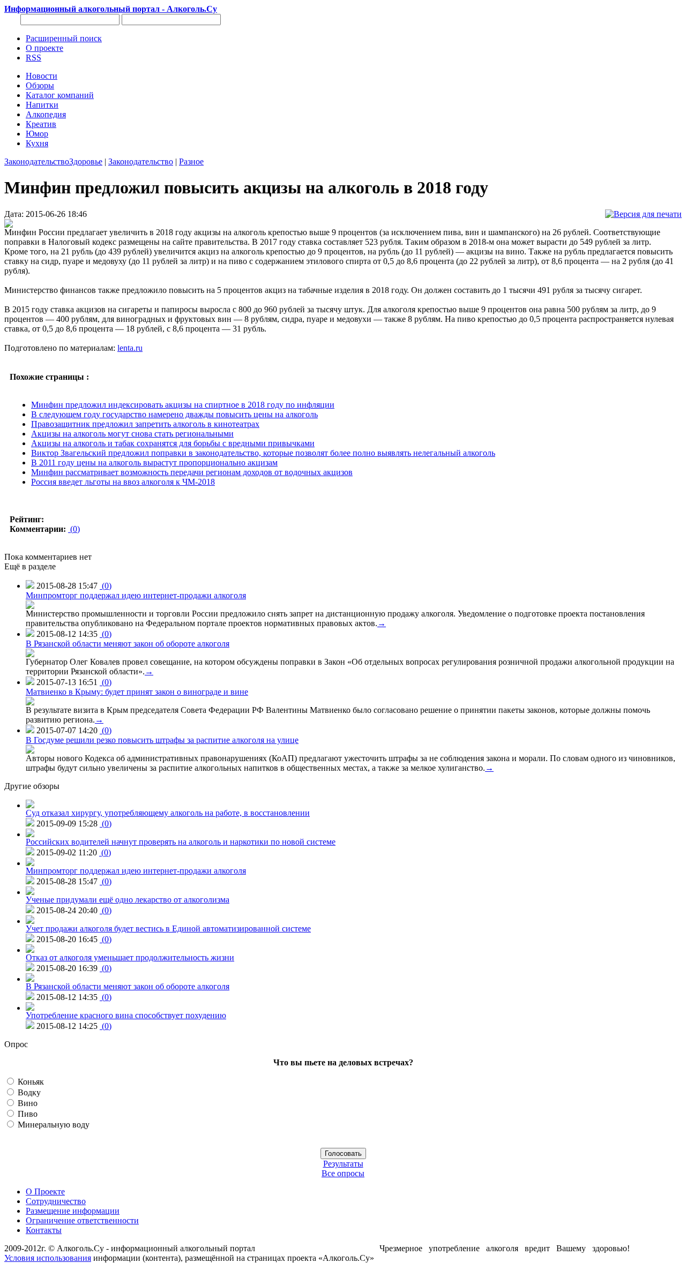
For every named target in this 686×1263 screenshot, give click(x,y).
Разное (191, 161)
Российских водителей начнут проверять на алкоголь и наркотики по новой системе (180, 841)
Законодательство (36, 161)
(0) (74, 528)
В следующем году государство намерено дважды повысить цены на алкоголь (174, 414)
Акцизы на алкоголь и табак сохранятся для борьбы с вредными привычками (173, 443)
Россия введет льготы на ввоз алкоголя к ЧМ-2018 (123, 481)
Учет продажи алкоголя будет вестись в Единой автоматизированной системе (168, 928)
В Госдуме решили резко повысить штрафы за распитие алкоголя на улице (162, 740)
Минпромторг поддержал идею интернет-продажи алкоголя (136, 595)
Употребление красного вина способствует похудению (126, 1015)
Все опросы (343, 1173)
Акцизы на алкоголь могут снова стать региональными (132, 433)
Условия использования (47, 1257)
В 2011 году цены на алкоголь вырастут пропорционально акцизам (154, 462)
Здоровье (85, 161)
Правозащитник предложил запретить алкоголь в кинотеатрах (145, 423)
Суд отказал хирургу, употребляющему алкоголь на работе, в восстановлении (168, 812)
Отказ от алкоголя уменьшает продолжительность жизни (130, 957)
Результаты (343, 1163)
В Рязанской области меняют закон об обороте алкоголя (127, 643)
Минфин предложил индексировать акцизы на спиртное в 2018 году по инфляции (182, 404)
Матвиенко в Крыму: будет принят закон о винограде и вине (137, 691)
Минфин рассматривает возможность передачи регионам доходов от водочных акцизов (192, 472)
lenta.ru (130, 347)
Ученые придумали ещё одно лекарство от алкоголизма (127, 899)
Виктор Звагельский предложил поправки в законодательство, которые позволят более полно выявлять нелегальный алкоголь (263, 452)
